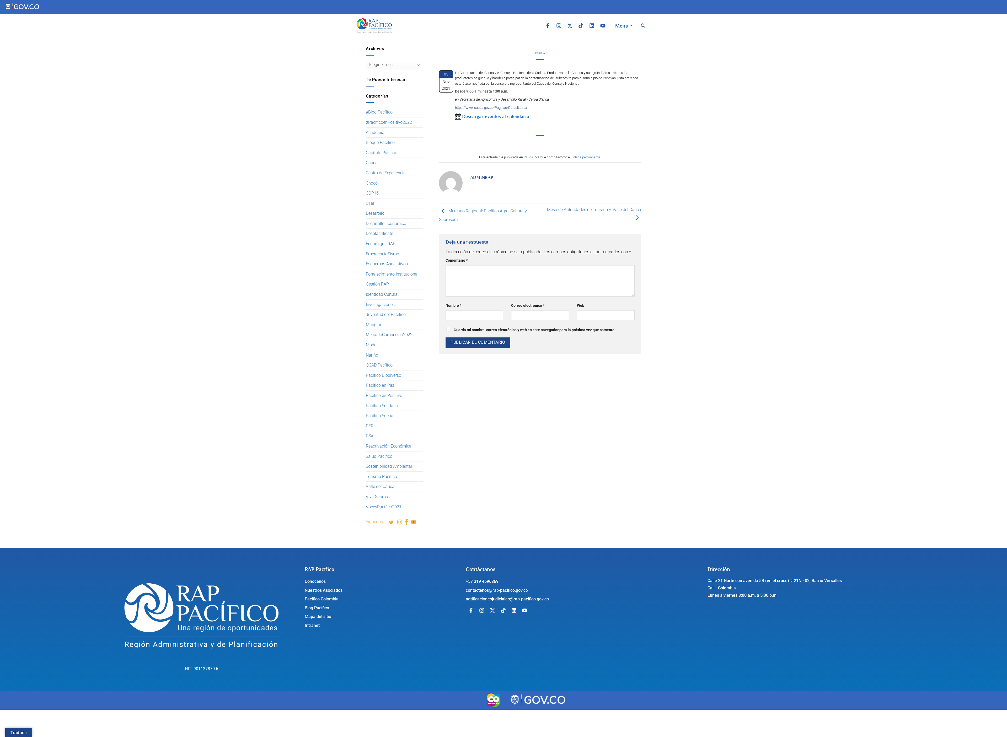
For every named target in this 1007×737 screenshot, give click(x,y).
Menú (621, 26)
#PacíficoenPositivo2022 (389, 122)
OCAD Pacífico (379, 365)
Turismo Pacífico (381, 476)
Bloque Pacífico (380, 142)
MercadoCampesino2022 (389, 334)
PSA (369, 435)
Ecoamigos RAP (380, 243)
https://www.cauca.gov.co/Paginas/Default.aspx (491, 108)
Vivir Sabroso (378, 496)
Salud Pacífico (379, 456)
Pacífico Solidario (382, 405)
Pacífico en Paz (380, 385)
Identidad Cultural (382, 294)
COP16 (372, 193)
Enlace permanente (585, 157)
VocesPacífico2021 (383, 506)
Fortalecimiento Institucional (392, 274)
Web (580, 305)
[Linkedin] (592, 25)
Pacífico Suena (379, 415)
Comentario (457, 260)
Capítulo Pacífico (381, 152)
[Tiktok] (581, 25)
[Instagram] (559, 25)
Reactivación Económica (388, 446)
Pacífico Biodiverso (383, 375)
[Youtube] (603, 25)
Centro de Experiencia (386, 172)
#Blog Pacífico (379, 112)
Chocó (372, 183)
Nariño (372, 355)
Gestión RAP (377, 284)
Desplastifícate (379, 233)
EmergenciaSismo (382, 253)
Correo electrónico (527, 305)
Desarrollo (375, 213)
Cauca (372, 162)
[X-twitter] (570, 25)
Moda (371, 344)
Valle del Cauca (380, 486)
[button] (643, 25)
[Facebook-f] (548, 25)
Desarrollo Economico (386, 223)
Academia (375, 132)
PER (369, 425)
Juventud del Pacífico (386, 314)
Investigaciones (380, 304)
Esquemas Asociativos (387, 263)
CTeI (370, 203)
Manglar (373, 324)
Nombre (453, 305)
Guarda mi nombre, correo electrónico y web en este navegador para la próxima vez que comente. (534, 330)
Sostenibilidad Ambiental (389, 466)
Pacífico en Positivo (384, 395)
